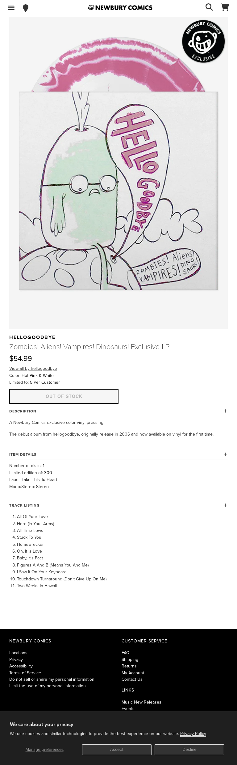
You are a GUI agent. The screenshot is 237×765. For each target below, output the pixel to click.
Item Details (22, 454)
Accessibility (21, 666)
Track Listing (24, 505)
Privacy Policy (193, 733)
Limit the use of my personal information (47, 685)
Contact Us (132, 679)
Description (22, 411)
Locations (18, 652)
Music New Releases (141, 702)
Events (128, 708)
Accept (116, 749)
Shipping (130, 659)
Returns (129, 666)
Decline (189, 749)
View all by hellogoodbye (33, 368)
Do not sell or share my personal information (51, 679)
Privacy (16, 659)
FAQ (126, 652)
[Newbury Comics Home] (120, 7)
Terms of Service (25, 672)
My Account (133, 672)
